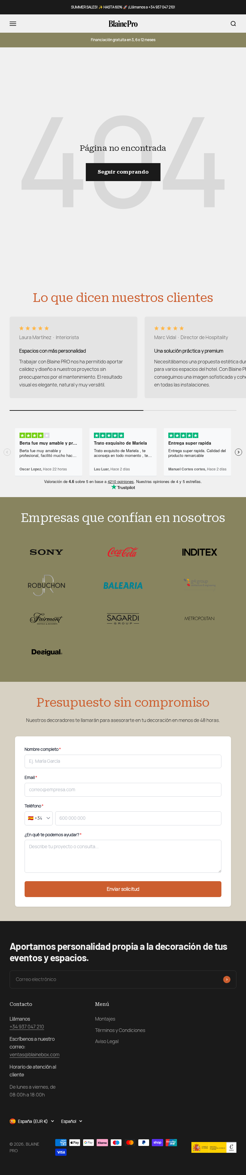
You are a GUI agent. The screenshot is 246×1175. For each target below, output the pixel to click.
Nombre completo (43, 749)
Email (31, 777)
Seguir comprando (123, 172)
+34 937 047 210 (27, 1027)
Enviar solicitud (123, 889)
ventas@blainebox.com (34, 1054)
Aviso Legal (106, 1041)
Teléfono (34, 806)
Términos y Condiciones (120, 1030)
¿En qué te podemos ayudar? (53, 834)
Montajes (105, 1019)
